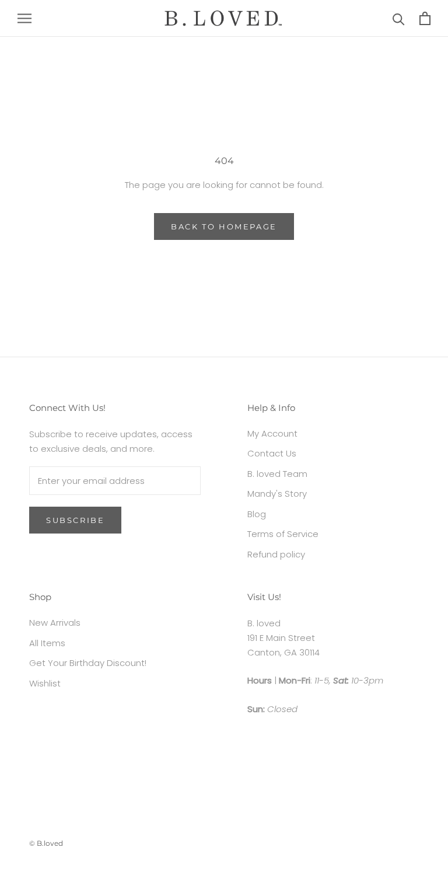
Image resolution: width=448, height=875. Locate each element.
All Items (47, 643)
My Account (272, 433)
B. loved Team (277, 474)
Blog (256, 514)
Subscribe (75, 520)
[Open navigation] (25, 18)
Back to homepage (224, 226)
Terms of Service (282, 534)
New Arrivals (54, 622)
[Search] (399, 18)
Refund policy (276, 554)
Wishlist (45, 683)
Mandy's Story (277, 493)
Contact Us (271, 453)
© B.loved (46, 843)
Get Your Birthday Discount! (87, 663)
